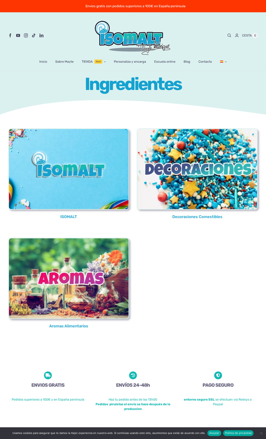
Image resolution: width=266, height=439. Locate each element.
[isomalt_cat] (69, 131)
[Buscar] (229, 35)
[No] (261, 433)
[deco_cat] (197, 131)
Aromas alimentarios (68, 326)
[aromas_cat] (69, 240)
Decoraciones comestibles (197, 216)
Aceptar (214, 433)
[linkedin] (41, 35)
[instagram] (26, 35)
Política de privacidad (238, 433)
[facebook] (10, 35)
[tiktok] (34, 35)
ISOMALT (68, 216)
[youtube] (18, 35)
